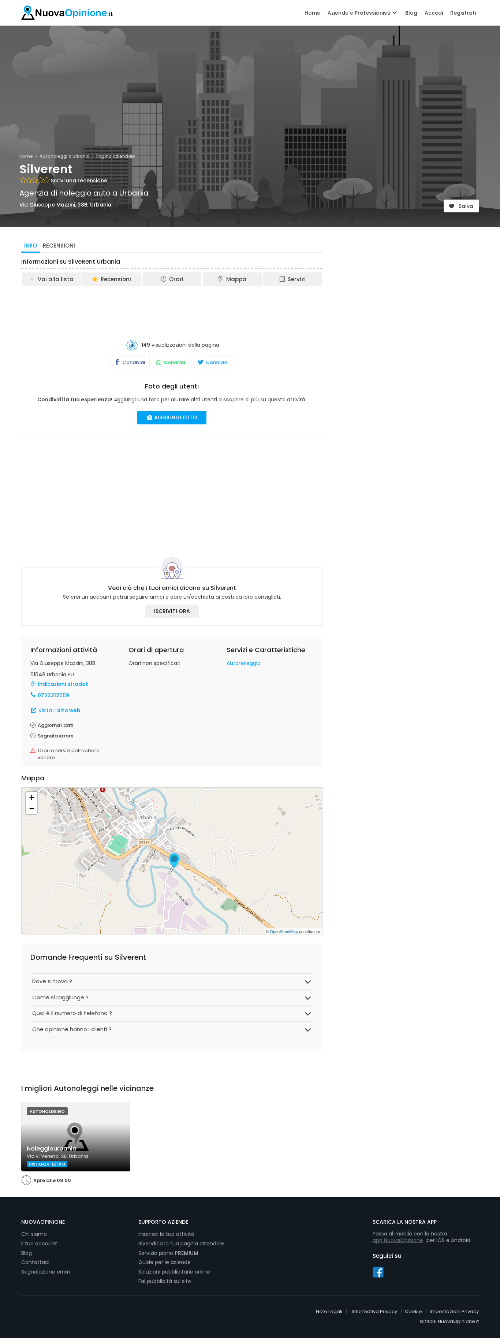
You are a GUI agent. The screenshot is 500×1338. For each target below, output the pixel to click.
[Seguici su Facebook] (378, 1272)
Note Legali (329, 1311)
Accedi (434, 12)
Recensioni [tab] (59, 245)
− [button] (31, 808)
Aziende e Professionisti (360, 12)
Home (312, 12)
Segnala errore (56, 735)
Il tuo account (39, 1243)
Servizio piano (168, 1253)
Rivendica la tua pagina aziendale (181, 1243)
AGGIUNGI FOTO (175, 417)
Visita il (59, 710)
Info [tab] (30, 245)
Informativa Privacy (374, 1311)
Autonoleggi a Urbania (65, 156)
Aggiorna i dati (55, 725)
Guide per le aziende (164, 1262)
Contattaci (35, 1262)
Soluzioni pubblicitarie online (174, 1271)
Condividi (133, 362)
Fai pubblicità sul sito (164, 1281)
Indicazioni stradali (63, 684)
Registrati (463, 12)
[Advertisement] (172, 307)
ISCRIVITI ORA (172, 611)
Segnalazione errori (45, 1271)
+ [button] (31, 797)
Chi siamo (34, 1234)
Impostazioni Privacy (454, 1311)
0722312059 (53, 695)
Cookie (413, 1311)
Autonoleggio (244, 663)
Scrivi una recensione (79, 180)
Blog (411, 12)
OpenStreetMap (284, 931)
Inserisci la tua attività (166, 1234)
